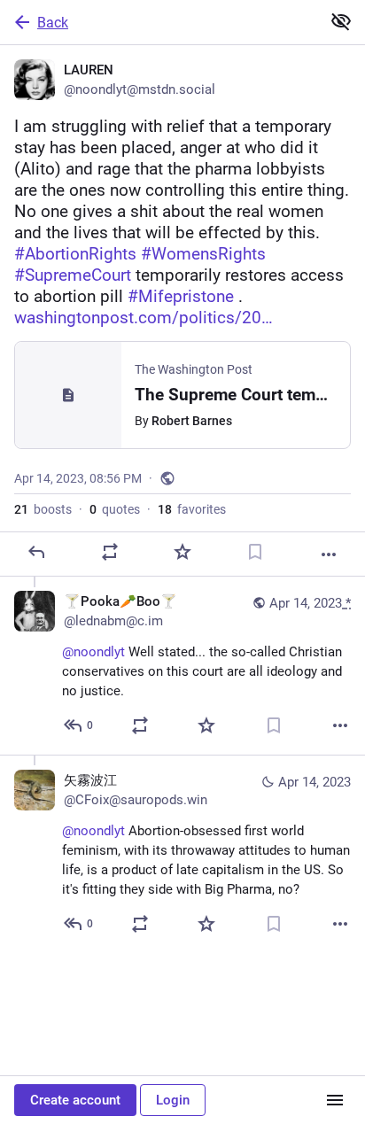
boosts (43, 509)
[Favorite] (182, 551)
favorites (192, 509)
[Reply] (36, 551)
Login (173, 1100)
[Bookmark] (255, 551)
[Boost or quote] (109, 551)
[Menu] (335, 1100)
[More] (328, 554)
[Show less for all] (341, 21)
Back (52, 22)
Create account (75, 1100)
